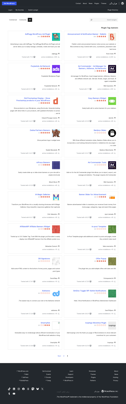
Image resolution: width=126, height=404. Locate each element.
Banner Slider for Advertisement (92, 194)
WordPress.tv (68, 380)
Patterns (93, 380)
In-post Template (99, 226)
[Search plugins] (91, 20)
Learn (71, 371)
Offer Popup (101, 259)
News (116, 374)
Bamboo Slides (100, 130)
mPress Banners (43, 162)
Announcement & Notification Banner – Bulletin (87, 34)
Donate (47, 377)
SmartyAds (45, 323)
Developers (69, 377)
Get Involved (46, 371)
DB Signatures (44, 259)
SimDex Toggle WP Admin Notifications (89, 291)
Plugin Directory (113, 10)
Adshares (46, 291)
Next (59, 356)
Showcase (92, 371)
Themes (93, 374)
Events (48, 374)
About (116, 371)
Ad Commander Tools (97, 162)
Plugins (93, 377)
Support (70, 374)
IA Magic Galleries (42, 194)
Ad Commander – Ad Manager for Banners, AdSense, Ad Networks (92, 67)
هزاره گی (96, 391)
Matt (26, 374)
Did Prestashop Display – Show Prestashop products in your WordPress (33, 99)
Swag (48, 380)
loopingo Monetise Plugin (95, 323)
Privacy (115, 380)
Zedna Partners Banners (40, 130)
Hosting (115, 377)
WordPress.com (22, 371)
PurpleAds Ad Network (40, 66)
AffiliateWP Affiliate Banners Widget (35, 226)
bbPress (24, 377)
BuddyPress (23, 380)
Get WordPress (9, 3)
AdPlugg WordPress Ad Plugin (37, 34)
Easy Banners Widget (97, 98)
